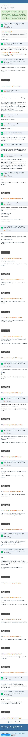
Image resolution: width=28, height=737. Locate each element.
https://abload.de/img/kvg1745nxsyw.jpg (12, 636)
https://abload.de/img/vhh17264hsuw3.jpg (12, 317)
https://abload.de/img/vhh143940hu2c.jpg (12, 258)
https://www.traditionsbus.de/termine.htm (10, 52)
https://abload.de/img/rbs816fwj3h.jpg (11, 86)
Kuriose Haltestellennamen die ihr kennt (12, 115)
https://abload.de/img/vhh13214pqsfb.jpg (12, 198)
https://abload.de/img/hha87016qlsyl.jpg (12, 718)
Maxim (5, 27)
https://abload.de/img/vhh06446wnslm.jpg (12, 424)
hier (24, 18)
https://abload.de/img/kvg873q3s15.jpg (11, 653)
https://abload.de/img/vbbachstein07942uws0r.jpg (14, 672)
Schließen (13, 735)
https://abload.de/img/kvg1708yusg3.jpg (12, 583)
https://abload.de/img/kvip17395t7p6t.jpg (12, 491)
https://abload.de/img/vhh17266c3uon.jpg (12, 357)
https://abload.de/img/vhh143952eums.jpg (12, 336)
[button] (2, 2)
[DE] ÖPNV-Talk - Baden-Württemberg (12, 90)
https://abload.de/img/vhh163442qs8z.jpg (12, 392)
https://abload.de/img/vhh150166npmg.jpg (12, 529)
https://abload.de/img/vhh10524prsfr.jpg (12, 456)
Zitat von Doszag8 (6, 32)
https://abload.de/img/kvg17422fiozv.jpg (12, 619)
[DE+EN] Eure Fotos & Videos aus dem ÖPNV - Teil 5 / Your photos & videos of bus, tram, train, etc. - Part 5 (14, 25)
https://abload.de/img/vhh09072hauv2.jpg (12, 298)
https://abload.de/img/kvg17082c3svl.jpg (12, 597)
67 (19, 721)
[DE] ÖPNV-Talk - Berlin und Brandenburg (13, 43)
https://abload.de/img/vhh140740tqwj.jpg (12, 510)
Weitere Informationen (5, 735)
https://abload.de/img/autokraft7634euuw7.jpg (13, 279)
